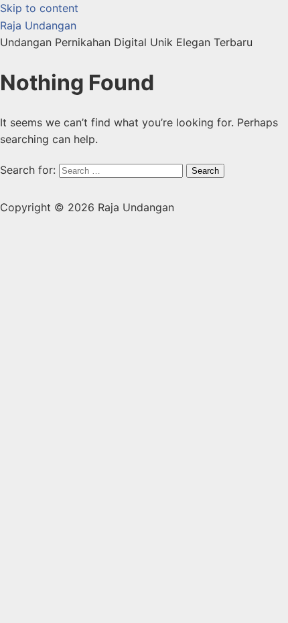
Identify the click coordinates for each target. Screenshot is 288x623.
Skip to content (39, 8)
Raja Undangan (38, 25)
